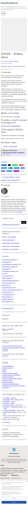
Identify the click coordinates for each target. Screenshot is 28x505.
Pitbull (14, 412)
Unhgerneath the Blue (16, 406)
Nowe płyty (5, 285)
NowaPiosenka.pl (9, 3)
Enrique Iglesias (7, 412)
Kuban (5, 419)
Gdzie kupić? (5, 269)
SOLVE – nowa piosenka (10, 146)
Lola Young (6, 403)
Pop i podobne (6, 292)
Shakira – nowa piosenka (9, 237)
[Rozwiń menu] (3, 13)
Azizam (13, 401)
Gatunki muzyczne (7, 368)
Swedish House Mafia (9, 410)
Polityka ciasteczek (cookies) (10, 373)
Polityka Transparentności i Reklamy (12, 378)
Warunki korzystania (7, 382)
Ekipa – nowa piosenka (8, 240)
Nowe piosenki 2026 (8, 308)
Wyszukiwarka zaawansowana (10, 224)
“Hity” (21, 333)
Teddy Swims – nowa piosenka (10, 246)
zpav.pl (8, 422)
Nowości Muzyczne (7, 287)
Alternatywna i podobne (8, 259)
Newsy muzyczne (7, 283)
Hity (3, 273)
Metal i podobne (6, 278)
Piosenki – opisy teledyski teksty (16, 66)
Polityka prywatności (8, 377)
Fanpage (15, 436)
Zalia (18, 419)
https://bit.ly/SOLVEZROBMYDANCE (11, 126)
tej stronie (17, 116)
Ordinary (13, 398)
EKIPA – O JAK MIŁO (7, 329)
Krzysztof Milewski (13, 61)
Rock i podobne (6, 301)
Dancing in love (19, 399)
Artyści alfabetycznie (8, 366)
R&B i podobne (6, 297)
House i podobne (7, 276)
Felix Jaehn (6, 405)
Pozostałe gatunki (7, 294)
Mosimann (6, 406)
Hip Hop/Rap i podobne (8, 271)
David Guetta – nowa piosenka (10, 243)
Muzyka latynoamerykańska (9, 280)
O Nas (4, 371)
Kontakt (4, 369)
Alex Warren (6, 398)
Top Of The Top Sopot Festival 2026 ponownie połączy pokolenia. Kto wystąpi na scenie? (13, 347)
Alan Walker (6, 399)
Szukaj (23, 222)
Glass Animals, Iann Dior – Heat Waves (13, 152)
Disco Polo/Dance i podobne (10, 264)
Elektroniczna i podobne (8, 266)
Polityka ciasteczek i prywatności (11, 375)
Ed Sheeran (6, 401)
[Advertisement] (14, 35)
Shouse (12, 405)
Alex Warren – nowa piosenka (10, 249)
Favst (9, 419)
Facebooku (20, 212)
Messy (12, 403)
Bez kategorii (5, 262)
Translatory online (7, 380)
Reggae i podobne (7, 299)
